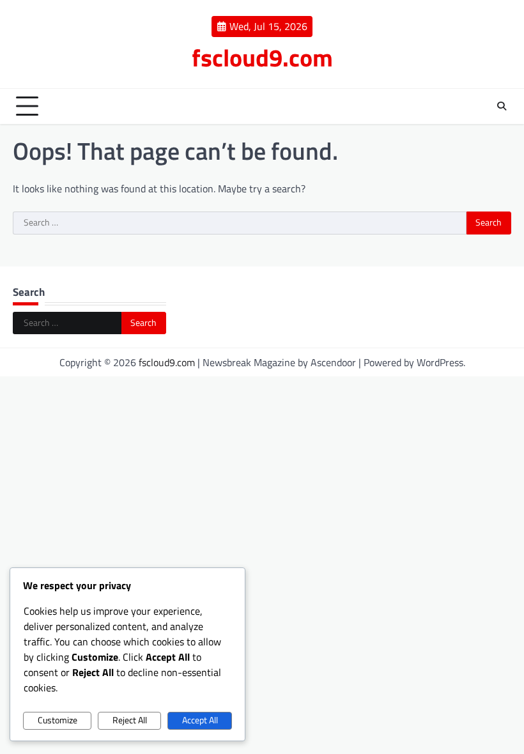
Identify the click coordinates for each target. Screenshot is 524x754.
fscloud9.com (262, 57)
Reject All (129, 720)
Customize (57, 720)
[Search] (501, 106)
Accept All (200, 720)
